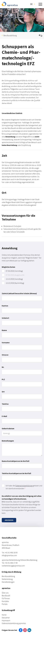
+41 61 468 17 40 (11, 563)
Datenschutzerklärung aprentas (14, 623)
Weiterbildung (7, 579)
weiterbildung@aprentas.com (13, 565)
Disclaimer (6, 617)
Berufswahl (6, 595)
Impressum (6, 620)
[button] (32, 4)
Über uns (5, 593)
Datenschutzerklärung (23, 485)
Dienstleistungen (8, 582)
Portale (5, 604)
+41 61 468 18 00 (11, 552)
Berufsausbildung (10, 35)
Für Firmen (6, 598)
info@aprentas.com (9, 555)
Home (4, 615)
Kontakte (5, 601)
